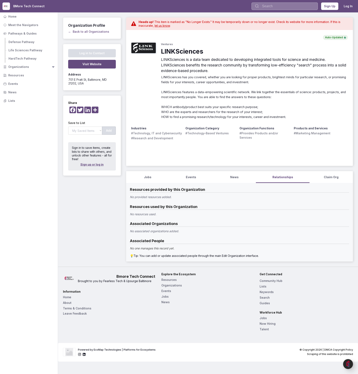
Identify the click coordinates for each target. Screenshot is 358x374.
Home (9, 16)
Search (265, 297)
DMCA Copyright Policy (338, 349)
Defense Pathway (21, 42)
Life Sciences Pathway (25, 50)
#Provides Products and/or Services (259, 135)
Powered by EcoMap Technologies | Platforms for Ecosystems (117, 349)
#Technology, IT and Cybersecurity (156, 133)
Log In (348, 6)
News (9, 92)
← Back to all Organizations (88, 31)
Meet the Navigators (20, 25)
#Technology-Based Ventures (207, 133)
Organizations (15, 67)
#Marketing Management (312, 133)
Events (10, 83)
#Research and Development (152, 138)
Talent (264, 329)
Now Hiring (268, 323)
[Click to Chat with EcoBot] (348, 364)
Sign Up (329, 6)
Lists (8, 100)
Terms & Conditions (77, 308)
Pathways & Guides (19, 33)
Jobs (165, 296)
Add (109, 130)
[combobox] (285, 6)
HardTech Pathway (22, 58)
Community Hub (271, 281)
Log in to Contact (92, 53)
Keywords (267, 292)
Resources (13, 75)
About (67, 302)
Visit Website (92, 64)
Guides (265, 303)
